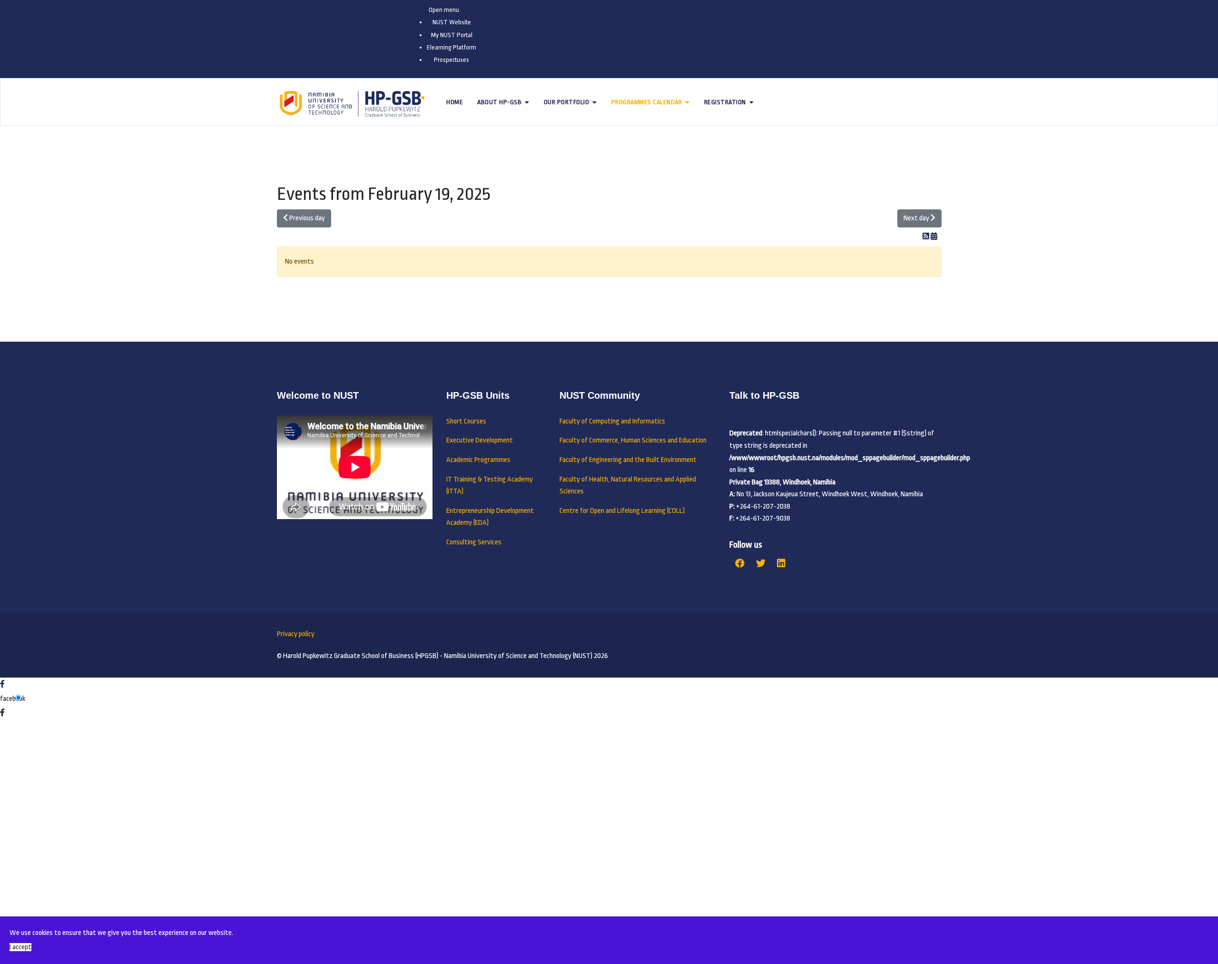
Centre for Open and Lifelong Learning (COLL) (622, 511)
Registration (725, 102)
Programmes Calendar (646, 102)
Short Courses (466, 421)
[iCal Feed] (934, 237)
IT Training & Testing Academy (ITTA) (489, 485)
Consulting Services (473, 542)
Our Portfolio (566, 102)
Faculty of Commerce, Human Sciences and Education (633, 440)
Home (454, 102)
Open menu (444, 9)
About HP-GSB (499, 102)
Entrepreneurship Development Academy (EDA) (490, 517)
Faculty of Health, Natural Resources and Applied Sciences (628, 485)
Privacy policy (295, 634)
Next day (917, 218)
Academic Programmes (478, 460)
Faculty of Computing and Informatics (612, 421)
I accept (20, 947)
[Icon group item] (740, 563)
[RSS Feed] (927, 237)
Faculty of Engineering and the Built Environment (628, 460)
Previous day (306, 218)
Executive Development (479, 440)
